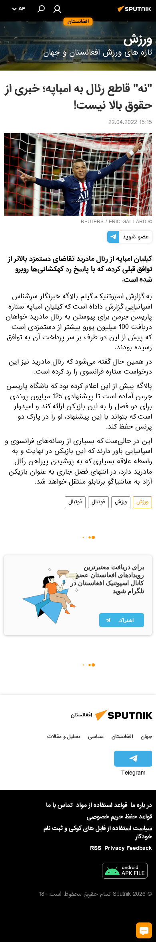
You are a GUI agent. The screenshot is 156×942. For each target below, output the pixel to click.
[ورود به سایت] (57, 9)
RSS (95, 848)
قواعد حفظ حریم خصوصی (119, 816)
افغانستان (122, 736)
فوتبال (98, 502)
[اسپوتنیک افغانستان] (136, 13)
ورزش (142, 502)
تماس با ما (59, 805)
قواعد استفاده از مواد (101, 805)
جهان (146, 736)
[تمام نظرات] (144, 930)
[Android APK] (125, 872)
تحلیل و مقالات (63, 736)
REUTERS (92, 222)
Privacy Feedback (128, 848)
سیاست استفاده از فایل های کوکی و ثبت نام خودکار (98, 832)
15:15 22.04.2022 (130, 123)
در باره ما (141, 805)
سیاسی (96, 736)
